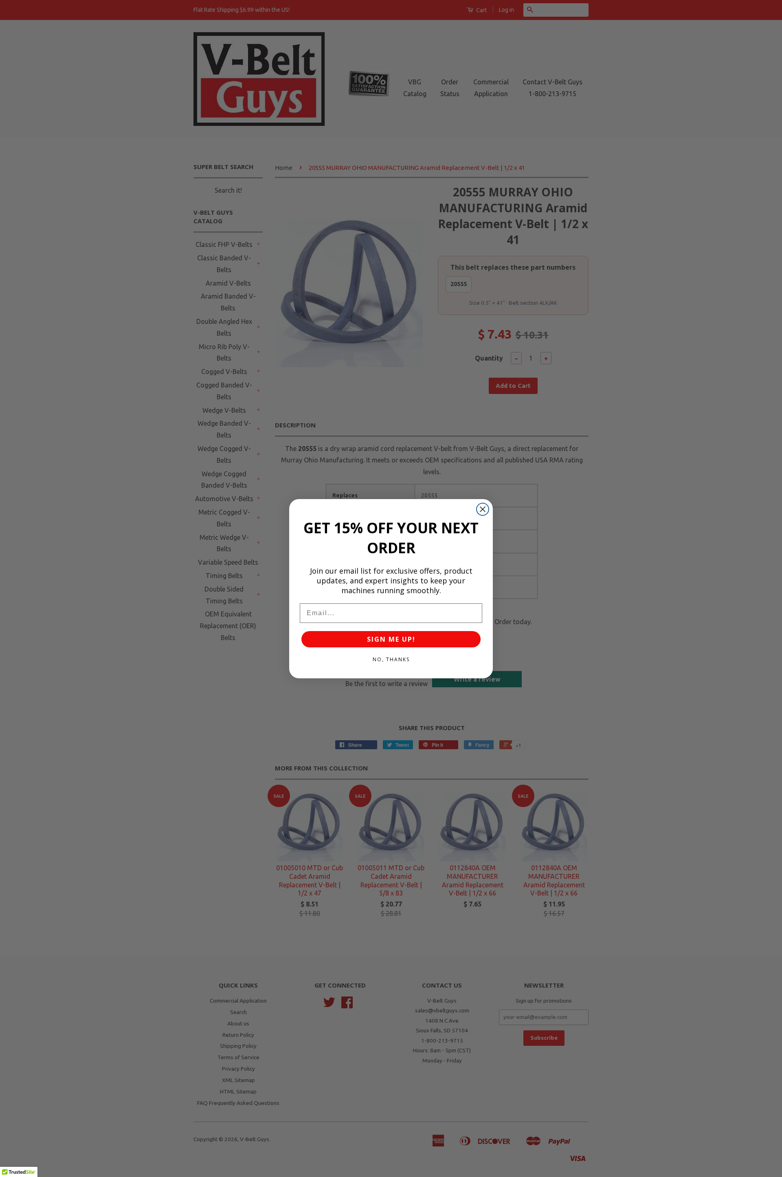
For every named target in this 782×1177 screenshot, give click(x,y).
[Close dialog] (483, 509)
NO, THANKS (391, 659)
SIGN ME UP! (391, 639)
